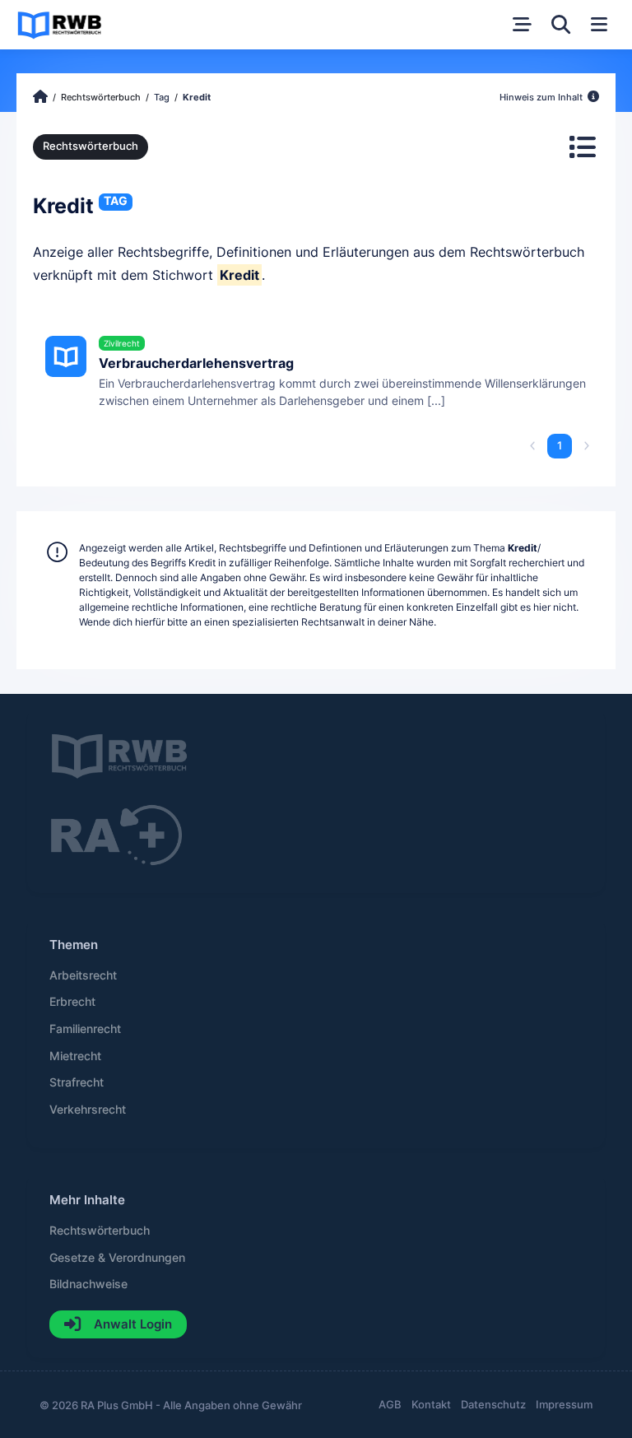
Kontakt (431, 1404)
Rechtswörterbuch (90, 146)
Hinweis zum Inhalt (542, 97)
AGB (390, 1404)
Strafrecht (76, 1082)
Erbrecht (72, 1001)
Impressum (564, 1404)
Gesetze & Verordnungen (117, 1257)
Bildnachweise (88, 1284)
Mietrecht (75, 1056)
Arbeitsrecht (83, 975)
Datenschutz (493, 1404)
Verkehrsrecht (87, 1109)
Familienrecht (85, 1028)
